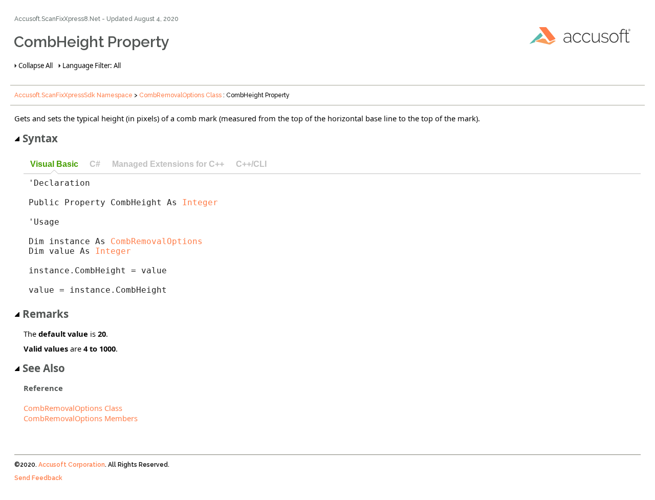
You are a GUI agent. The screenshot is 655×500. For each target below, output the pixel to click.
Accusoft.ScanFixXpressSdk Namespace (73, 95)
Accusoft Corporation (71, 464)
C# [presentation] (95, 163)
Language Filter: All (91, 65)
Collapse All (35, 65)
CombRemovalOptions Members (81, 418)
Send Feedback (38, 478)
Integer (200, 202)
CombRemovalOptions (157, 241)
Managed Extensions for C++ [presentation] (168, 163)
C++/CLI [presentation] (251, 163)
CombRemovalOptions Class (180, 95)
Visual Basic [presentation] (54, 163)
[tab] (54, 165)
